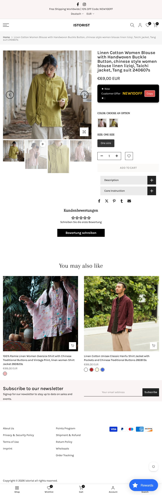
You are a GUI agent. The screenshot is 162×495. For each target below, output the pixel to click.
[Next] (85, 95)
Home (6, 37)
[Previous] (10, 95)
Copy (150, 93)
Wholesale (62, 448)
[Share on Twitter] (106, 201)
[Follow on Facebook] (78, 4)
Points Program (65, 428)
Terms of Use (11, 442)
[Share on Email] (129, 201)
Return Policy (64, 442)
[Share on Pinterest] (114, 201)
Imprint (7, 448)
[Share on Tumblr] (121, 201)
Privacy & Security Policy (18, 435)
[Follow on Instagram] (84, 4)
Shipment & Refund (68, 435)
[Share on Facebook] (99, 201)
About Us (8, 428)
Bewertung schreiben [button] (81, 233)
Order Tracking (65, 455)
